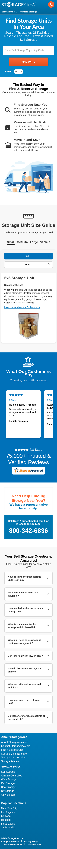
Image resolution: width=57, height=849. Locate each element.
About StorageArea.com (14, 742)
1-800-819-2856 (34, 844)
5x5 (27, 256)
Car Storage (8, 783)
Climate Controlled (11, 775)
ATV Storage (8, 794)
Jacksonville (8, 827)
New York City (9, 808)
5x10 (27, 264)
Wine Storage (8, 779)
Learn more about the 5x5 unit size (22, 307)
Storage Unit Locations (14, 757)
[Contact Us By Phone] (51, 4)
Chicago (6, 816)
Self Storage (8, 771)
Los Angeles (8, 812)
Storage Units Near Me (14, 753)
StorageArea (18, 4)
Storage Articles (10, 761)
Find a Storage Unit (12, 750)
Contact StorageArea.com (15, 746)
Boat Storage (8, 787)
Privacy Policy (30, 841)
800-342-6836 (28, 530)
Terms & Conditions (13, 844)
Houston (6, 819)
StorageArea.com (16, 838)
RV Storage (7, 791)
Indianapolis (8, 823)
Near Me (18, 71)
